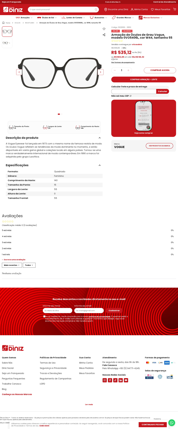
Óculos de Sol (48, 18)
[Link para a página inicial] (6, 23)
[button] (164, 2)
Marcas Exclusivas (151, 18)
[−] (114, 70)
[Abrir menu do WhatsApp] (171, 422)
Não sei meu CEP (120, 95)
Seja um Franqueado (11, 2)
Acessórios (99, 18)
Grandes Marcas (124, 18)
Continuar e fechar (153, 424)
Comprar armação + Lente (143, 79)
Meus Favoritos (162, 9)
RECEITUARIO (29, 23)
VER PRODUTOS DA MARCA (159, 146)
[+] (128, 70)
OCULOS (17, 23)
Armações (25, 18)
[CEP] (133, 90)
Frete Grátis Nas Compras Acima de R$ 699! (114, 2)
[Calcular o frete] (162, 91)
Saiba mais (44, 426)
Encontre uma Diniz (118, 9)
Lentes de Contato (74, 18)
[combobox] (63, 9)
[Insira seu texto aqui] (170, 378)
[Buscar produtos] (96, 9)
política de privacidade (99, 316)
